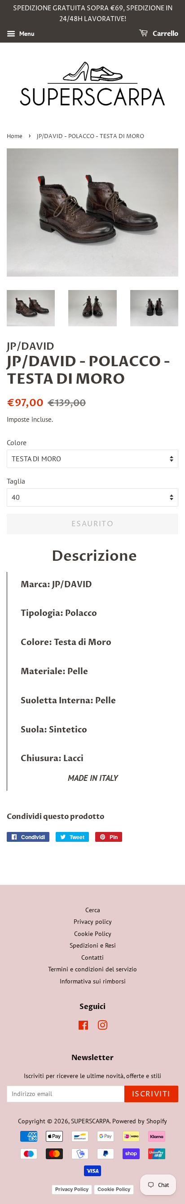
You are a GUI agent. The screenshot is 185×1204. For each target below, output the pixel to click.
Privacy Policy (71, 1189)
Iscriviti (151, 1094)
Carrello (164, 34)
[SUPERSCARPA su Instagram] (102, 1027)
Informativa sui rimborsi (93, 981)
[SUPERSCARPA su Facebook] (83, 1027)
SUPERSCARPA (90, 1121)
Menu (26, 34)
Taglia (16, 480)
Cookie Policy (92, 934)
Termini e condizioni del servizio (92, 969)
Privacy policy (93, 922)
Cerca (92, 910)
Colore (16, 442)
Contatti (92, 957)
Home (14, 136)
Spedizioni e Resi (93, 945)
